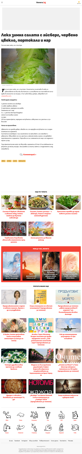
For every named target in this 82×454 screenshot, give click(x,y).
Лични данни (54, 440)
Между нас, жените (41, 249)
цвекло (3, 160)
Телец (20, 420)
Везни (7, 432)
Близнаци (34, 420)
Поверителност (44, 440)
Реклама (70, 440)
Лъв (61, 420)
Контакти (63, 440)
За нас (11, 440)
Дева (75, 420)
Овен (7, 420)
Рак (48, 420)
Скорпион (20, 432)
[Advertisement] (41, 18)
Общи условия (33, 440)
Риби (75, 432)
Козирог (47, 432)
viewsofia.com (6, 96)
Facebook (17, 440)
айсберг (9, 160)
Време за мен (22, 160)
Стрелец (34, 432)
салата (15, 160)
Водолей (61, 432)
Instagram (24, 440)
